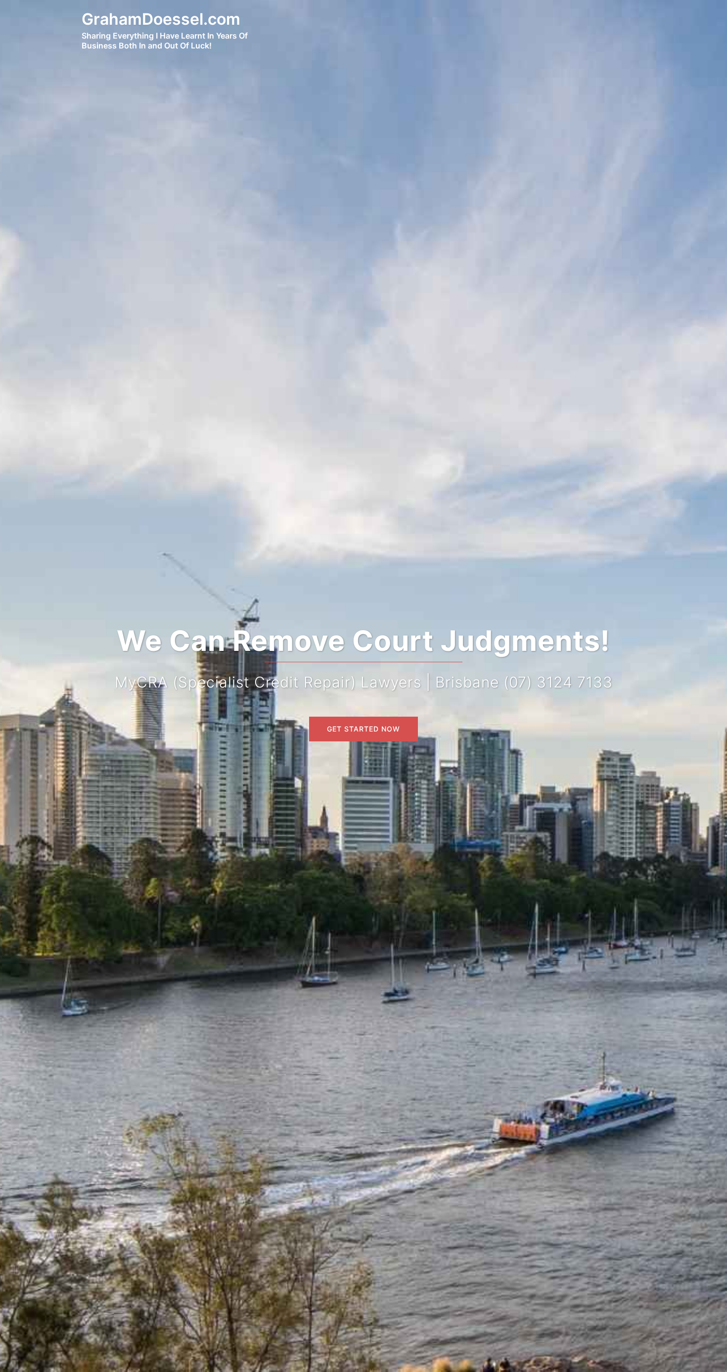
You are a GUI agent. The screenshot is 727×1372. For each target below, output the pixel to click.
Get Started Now (363, 729)
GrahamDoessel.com (161, 19)
